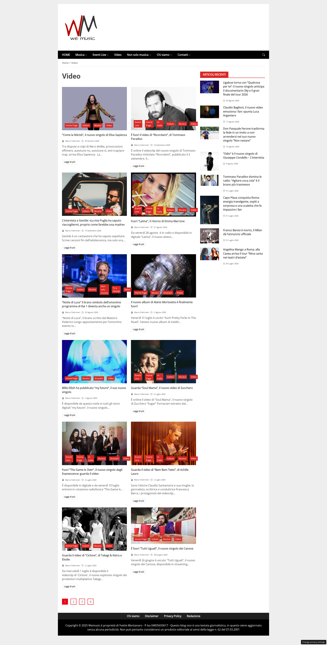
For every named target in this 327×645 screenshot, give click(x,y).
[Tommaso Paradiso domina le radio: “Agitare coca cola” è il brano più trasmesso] (209, 180)
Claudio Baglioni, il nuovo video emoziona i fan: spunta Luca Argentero (243, 111)
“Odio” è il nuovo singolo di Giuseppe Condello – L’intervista (243, 155)
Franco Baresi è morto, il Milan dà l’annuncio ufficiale (242, 232)
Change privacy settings (313, 642)
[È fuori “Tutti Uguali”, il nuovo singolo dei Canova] (163, 525)
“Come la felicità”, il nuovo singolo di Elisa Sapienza (94, 135)
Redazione (193, 616)
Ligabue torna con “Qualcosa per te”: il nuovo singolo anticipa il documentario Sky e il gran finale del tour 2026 (243, 88)
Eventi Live (99, 55)
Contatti (183, 55)
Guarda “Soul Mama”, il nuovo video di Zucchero (162, 388)
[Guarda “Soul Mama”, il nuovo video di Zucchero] (163, 361)
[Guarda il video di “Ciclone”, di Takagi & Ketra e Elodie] (94, 529)
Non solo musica (138, 55)
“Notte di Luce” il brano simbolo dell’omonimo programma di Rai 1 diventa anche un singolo (91, 304)
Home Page (71, 125)
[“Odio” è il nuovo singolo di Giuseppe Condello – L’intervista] (209, 161)
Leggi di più (69, 161)
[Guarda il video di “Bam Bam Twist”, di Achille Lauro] (163, 443)
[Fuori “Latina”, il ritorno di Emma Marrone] (163, 194)
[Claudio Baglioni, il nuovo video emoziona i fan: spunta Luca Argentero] (209, 112)
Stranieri (168, 292)
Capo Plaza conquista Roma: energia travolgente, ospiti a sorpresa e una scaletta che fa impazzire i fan (242, 204)
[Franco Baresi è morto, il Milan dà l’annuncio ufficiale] (209, 236)
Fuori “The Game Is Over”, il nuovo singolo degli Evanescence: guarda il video (92, 472)
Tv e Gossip (116, 289)
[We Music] (81, 27)
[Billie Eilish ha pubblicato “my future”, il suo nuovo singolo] (94, 361)
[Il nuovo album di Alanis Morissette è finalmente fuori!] (163, 276)
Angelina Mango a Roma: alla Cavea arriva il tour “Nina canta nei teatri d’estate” (243, 254)
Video (118, 55)
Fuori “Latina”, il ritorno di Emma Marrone (158, 221)
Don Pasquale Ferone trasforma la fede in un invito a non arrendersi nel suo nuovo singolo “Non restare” (243, 134)
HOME (66, 55)
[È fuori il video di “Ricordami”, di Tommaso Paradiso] (163, 108)
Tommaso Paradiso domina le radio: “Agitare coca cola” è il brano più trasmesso (242, 181)
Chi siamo (163, 55)
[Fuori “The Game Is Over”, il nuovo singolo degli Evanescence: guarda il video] (94, 443)
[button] (263, 55)
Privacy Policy (172, 616)
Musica (79, 55)
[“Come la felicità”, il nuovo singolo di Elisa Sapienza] (94, 108)
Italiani (85, 125)
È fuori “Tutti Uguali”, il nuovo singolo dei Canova (162, 548)
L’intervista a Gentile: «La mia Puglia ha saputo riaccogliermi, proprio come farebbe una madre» (93, 222)
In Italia (159, 124)
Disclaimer (152, 616)
